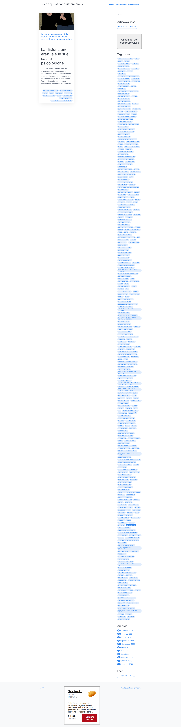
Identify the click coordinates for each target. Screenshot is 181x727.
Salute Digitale (123, 605)
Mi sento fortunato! (128, 27)
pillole (120, 502)
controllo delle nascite (127, 446)
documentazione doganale (127, 304)
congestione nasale (125, 507)
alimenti (121, 349)
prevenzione (122, 124)
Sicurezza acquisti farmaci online (127, 610)
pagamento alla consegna (127, 352)
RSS (133, 676)
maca (137, 512)
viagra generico (123, 134)
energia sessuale (124, 415)
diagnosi (133, 232)
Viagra (45, 93)
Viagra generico (134, 580)
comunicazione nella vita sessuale (127, 548)
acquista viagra (123, 114)
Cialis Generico (123, 595)
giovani (120, 426)
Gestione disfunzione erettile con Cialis (128, 270)
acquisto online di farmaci (127, 315)
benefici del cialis (124, 457)
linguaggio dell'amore (126, 418)
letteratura (122, 428)
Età (138, 237)
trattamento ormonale (126, 174)
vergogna (121, 512)
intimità (121, 149)
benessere (121, 617)
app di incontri (134, 242)
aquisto (129, 575)
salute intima (123, 281)
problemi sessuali (131, 144)
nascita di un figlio (125, 215)
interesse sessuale (125, 500)
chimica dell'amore (132, 538)
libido (129, 202)
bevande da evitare (124, 252)
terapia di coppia (49, 95)
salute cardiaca (124, 395)
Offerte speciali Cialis (126, 267)
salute (133, 240)
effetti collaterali (125, 121)
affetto (121, 420)
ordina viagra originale (126, 157)
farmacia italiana (124, 106)
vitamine (129, 614)
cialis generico (123, 66)
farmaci (135, 104)
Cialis (51, 93)
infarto (120, 408)
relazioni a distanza (125, 212)
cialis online (122, 177)
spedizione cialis (124, 369)
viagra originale (124, 96)
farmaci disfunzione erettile (128, 187)
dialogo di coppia (124, 510)
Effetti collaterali (125, 346)
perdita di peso (123, 172)
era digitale (122, 242)
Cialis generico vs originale (128, 274)
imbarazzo (136, 510)
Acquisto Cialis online (126, 265)
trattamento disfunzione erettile (127, 372)
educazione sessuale (125, 199)
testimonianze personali (127, 585)
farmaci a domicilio (125, 593)
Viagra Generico (123, 286)
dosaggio (134, 357)
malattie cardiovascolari (127, 354)
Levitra (134, 96)
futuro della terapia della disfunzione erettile (128, 383)
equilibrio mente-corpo (126, 530)
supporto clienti (124, 109)
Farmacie (137, 326)
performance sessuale (126, 204)
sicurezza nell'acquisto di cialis (127, 453)
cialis (127, 61)
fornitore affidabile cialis (127, 362)
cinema (135, 291)
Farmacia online (123, 321)
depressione (67, 95)
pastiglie (128, 502)
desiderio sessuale (125, 464)
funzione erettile (133, 142)
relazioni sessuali (124, 331)
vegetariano (134, 281)
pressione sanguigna (125, 561)
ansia (59, 95)
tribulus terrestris (125, 515)
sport (135, 202)
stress (136, 169)
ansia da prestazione (132, 147)
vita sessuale (134, 124)
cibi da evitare (123, 250)
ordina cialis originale (126, 129)
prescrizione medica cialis (127, 364)
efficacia (131, 617)
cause (127, 426)
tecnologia (128, 329)
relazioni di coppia (124, 247)
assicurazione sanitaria (126, 477)
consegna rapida (131, 111)
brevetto (133, 480)
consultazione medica (126, 131)
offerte (132, 184)
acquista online (123, 619)
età (119, 410)
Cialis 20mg (122, 341)
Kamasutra (122, 580)
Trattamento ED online (126, 608)
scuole (134, 405)
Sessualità (133, 578)
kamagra (121, 142)
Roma (120, 329)
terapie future (123, 400)
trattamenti (130, 162)
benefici (136, 210)
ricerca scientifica (125, 210)
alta (135, 408)
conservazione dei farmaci (127, 469)
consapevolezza (124, 448)
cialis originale (123, 84)
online (137, 199)
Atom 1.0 (123, 676)
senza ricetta (123, 197)
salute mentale (123, 225)
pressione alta (123, 240)
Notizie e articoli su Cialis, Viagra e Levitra (124, 4)
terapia (137, 227)
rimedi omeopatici (124, 588)
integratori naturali (125, 152)
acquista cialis (123, 94)
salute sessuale (124, 101)
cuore (134, 395)
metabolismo (122, 583)
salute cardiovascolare (127, 573)
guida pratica (123, 294)
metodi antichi (130, 441)
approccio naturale (125, 182)
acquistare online (124, 568)
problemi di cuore (124, 276)
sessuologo (122, 522)
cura (131, 177)
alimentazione (123, 126)
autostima (122, 194)
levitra (129, 71)
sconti (134, 286)
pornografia (122, 431)
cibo (132, 279)
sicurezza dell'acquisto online (129, 492)
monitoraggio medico (130, 410)
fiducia (136, 192)
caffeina (121, 525)
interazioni (122, 438)
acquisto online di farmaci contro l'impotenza (127, 318)
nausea (137, 507)
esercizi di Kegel (135, 535)
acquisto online (124, 68)
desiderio (129, 217)
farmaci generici (66, 90)
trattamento (135, 172)
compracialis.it (123, 255)
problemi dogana (124, 262)
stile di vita (137, 109)
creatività (132, 413)
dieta (120, 232)
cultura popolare (124, 291)
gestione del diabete (125, 436)
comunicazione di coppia (127, 462)
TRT (127, 289)
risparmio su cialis (124, 260)
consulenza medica (125, 192)
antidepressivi (123, 403)
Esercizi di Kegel (124, 313)
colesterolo (130, 420)
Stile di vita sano (124, 324)
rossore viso (133, 505)
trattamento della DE (126, 433)
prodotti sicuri (123, 570)
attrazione (122, 543)
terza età (121, 603)
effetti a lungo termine (126, 423)
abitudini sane (123, 480)
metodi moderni (123, 443)
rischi (136, 398)
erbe (126, 284)
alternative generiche (126, 556)
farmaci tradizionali (125, 590)
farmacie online (123, 79)
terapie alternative (125, 169)
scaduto (121, 398)
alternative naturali (132, 230)
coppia (120, 230)
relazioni (121, 202)
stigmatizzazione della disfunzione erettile (126, 389)
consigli (129, 149)
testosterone (123, 189)
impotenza (135, 79)
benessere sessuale (125, 164)
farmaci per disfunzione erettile (126, 564)
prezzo (134, 114)
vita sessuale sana (124, 482)
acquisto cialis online (126, 159)
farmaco (137, 346)
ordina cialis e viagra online (128, 91)
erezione (121, 495)
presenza (135, 448)
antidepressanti (124, 405)
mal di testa (122, 505)
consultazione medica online (61, 100)
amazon (121, 289)
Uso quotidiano (123, 344)
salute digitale (123, 490)
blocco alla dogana (125, 299)
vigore (120, 284)
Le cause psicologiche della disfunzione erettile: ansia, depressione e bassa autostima (56, 36)
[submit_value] (82, 705)
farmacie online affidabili (127, 116)
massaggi (121, 520)
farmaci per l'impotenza (126, 237)
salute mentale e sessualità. (128, 551)
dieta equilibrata (124, 207)
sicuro (136, 464)
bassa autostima (66, 98)
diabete (120, 162)
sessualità (136, 81)
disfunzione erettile (50, 90)
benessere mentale (125, 220)
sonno (120, 144)
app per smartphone (125, 334)
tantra (120, 296)
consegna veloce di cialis (127, 451)
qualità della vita (124, 393)
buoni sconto (134, 472)
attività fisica (123, 154)
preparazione (134, 294)
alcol (120, 147)
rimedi (134, 426)
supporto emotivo (124, 235)
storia (120, 441)
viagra (133, 86)
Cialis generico (133, 194)
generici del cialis (124, 475)
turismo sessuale (124, 485)
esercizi (137, 590)
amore (120, 111)
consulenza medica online (127, 532)
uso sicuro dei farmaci (126, 600)
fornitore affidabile (125, 306)
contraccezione (134, 438)
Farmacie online (132, 603)
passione (137, 215)
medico (131, 522)
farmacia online (123, 99)
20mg (126, 359)
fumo (132, 197)
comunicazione (123, 86)
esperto (121, 575)
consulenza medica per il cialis (129, 459)
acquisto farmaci (124, 301)
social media (122, 245)
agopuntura (122, 535)
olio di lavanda (123, 517)
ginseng (130, 512)
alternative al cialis (125, 378)
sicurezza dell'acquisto (126, 598)
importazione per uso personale (125, 309)
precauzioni (122, 413)
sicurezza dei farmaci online (128, 387)
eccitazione (130, 495)
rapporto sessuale (125, 497)
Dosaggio (131, 341)
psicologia (122, 554)
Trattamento (123, 578)
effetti (129, 398)
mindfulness (122, 472)
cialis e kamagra (124, 81)
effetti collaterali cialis (127, 375)
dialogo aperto (123, 357)
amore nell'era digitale (126, 545)
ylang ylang (135, 517)
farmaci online (123, 559)
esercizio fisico (123, 179)
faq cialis (136, 262)
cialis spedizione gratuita (127, 139)
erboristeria (122, 184)
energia (136, 500)
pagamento (130, 349)
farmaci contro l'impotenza (128, 336)
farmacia (135, 63)
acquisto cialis (123, 257)
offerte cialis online (125, 367)
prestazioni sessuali (125, 227)
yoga (129, 520)
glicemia (129, 408)
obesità (120, 538)
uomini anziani (136, 400)
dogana (121, 614)
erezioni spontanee (125, 326)
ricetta (120, 217)
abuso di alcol (123, 279)
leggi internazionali (125, 487)
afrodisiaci (122, 467)
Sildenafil (68, 93)
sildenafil (121, 74)
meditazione (122, 167)
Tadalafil (59, 93)
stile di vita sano (124, 104)
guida (135, 393)
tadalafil (135, 68)
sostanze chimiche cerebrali (128, 540)
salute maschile (124, 222)
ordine (129, 339)
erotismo (132, 428)
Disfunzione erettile (125, 119)
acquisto (121, 339)
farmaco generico (124, 380)
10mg (120, 359)
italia (127, 296)
